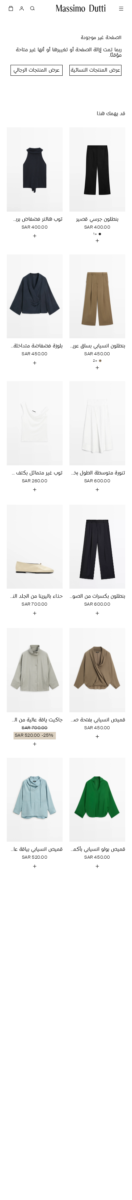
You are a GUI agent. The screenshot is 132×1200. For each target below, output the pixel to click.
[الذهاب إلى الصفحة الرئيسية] (81, 8)
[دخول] (22, 8)
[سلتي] (11, 8)
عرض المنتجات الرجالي (36, 70)
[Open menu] (121, 8)
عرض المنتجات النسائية (95, 70)
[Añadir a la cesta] (97, 241)
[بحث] (32, 8)
